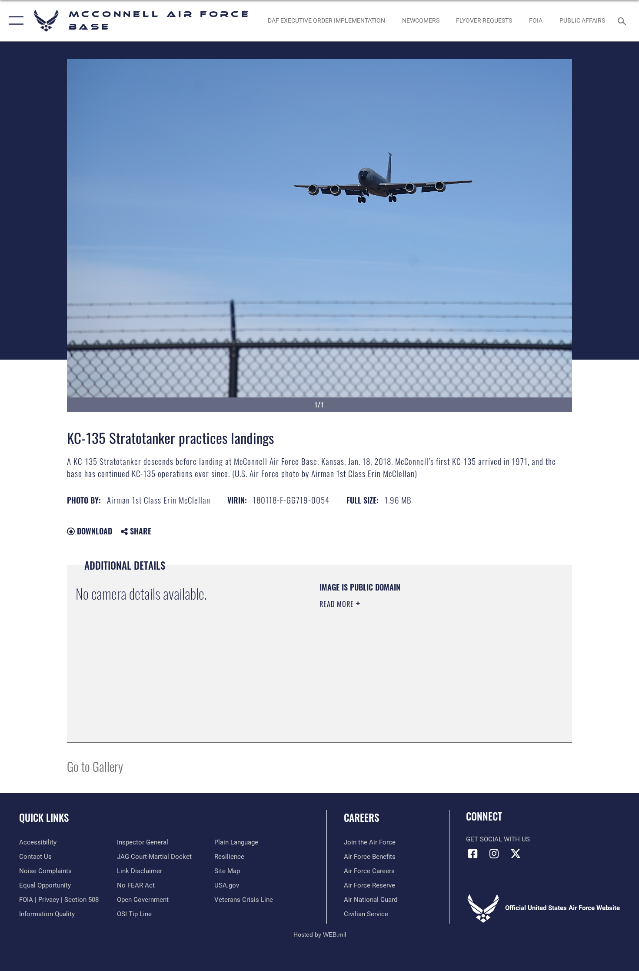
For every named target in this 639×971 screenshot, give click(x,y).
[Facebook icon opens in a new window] (472, 853)
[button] (14, 20)
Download (93, 531)
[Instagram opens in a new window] (494, 853)
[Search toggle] (623, 20)
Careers (361, 817)
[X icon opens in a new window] (515, 853)
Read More (338, 604)
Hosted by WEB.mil (319, 934)
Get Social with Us (498, 839)
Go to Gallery (95, 766)
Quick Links (44, 817)
